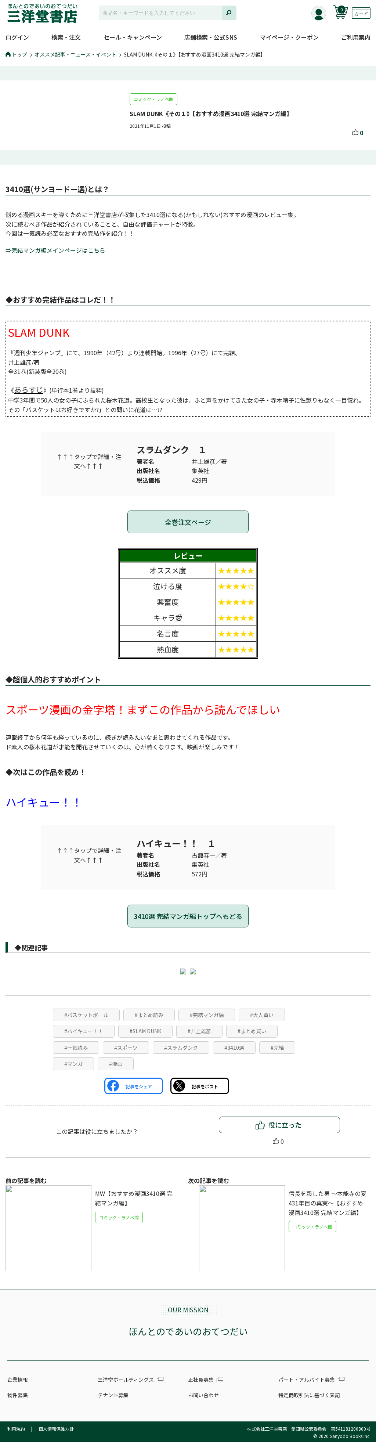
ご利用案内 (355, 37)
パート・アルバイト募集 (306, 1379)
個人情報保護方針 (56, 1428)
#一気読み (76, 1047)
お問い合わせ (203, 1395)
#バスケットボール (86, 1015)
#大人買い (262, 1015)
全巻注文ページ (188, 522)
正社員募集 (201, 1379)
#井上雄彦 (199, 1031)
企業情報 (17, 1379)
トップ (19, 54)
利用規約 (16, 1428)
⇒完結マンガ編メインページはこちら (55, 250)
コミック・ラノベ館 (153, 99)
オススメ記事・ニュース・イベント (75, 54)
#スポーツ (126, 1047)
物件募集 (17, 1395)
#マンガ (73, 1063)
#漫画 (115, 1063)
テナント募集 (113, 1395)
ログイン (17, 37)
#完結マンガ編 (207, 1015)
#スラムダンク (181, 1047)
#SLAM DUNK (145, 1031)
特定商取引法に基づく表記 (309, 1395)
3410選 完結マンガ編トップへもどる (188, 916)
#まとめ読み (149, 1015)
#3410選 (234, 1047)
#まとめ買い (252, 1031)
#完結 (277, 1047)
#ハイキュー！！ (83, 1031)
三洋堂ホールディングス (126, 1379)
